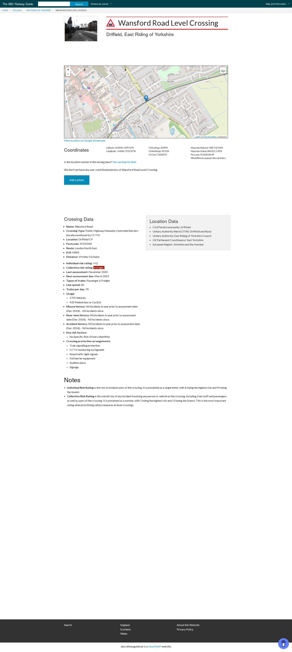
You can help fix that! (124, 161)
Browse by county (99, 3)
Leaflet (197, 136)
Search (68, 624)
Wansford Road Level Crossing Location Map (145, 102)
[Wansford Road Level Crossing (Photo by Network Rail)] (81, 28)
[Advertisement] (146, 53)
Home (5, 10)
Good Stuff (154, 646)
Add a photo (76, 180)
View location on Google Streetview (84, 140)
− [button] (68, 74)
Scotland (125, 629)
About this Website (188, 624)
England (17, 10)
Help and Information (276, 3)
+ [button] (68, 69)
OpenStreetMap (210, 136)
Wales (123, 633)
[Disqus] (146, 480)
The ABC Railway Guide (18, 4)
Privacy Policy (185, 629)
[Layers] (223, 70)
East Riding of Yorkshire (38, 10)
